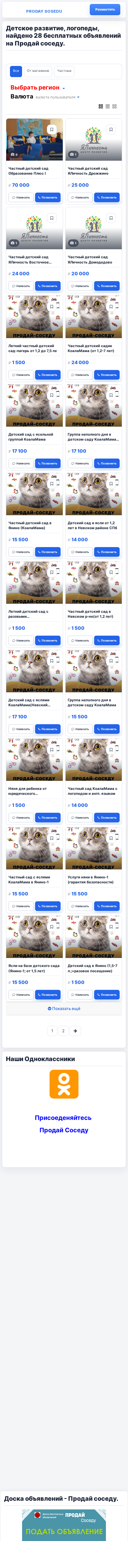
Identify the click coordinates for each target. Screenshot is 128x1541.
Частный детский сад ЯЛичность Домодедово (90, 259)
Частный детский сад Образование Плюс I (28, 171)
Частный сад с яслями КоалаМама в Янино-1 (29, 879)
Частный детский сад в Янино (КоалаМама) (30, 525)
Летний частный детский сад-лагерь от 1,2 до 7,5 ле (32, 348)
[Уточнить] (63, 88)
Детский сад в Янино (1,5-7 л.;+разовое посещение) (92, 968)
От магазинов (38, 71)
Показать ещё (65, 1008)
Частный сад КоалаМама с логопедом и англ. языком (92, 791)
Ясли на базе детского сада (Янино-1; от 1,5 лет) (34, 968)
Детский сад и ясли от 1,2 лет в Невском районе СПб (92, 525)
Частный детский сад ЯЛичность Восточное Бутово (28, 260)
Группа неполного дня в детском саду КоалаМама (92, 702)
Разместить (105, 9)
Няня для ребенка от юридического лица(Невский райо (27, 791)
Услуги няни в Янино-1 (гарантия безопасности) (91, 879)
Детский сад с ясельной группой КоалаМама (30, 437)
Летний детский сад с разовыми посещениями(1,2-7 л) (28, 614)
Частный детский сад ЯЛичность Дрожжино (88, 171)
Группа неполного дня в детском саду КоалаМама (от (92, 437)
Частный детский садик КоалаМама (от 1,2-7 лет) (91, 348)
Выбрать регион (35, 87)
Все (16, 71)
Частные (64, 71)
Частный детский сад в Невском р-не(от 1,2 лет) (90, 614)
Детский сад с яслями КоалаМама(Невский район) (28, 703)
